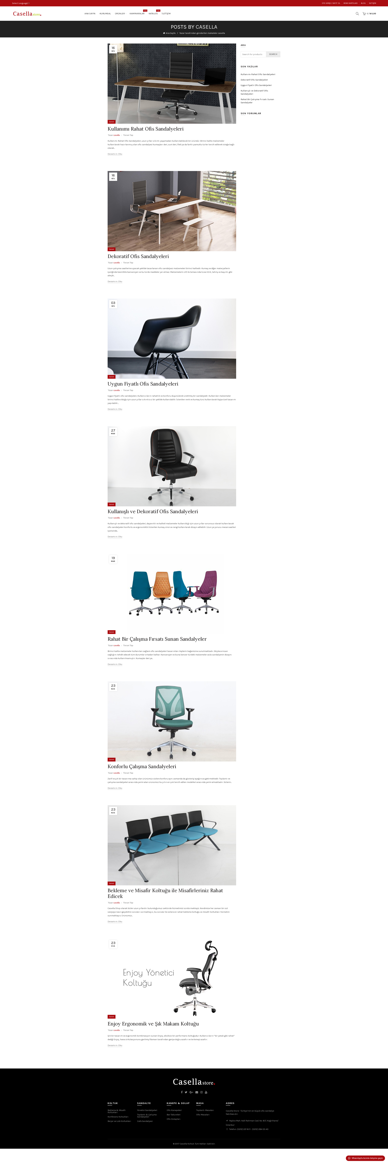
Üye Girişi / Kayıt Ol (331, 3)
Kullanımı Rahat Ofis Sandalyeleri (146, 129)
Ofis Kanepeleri (174, 1110)
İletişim (372, 3)
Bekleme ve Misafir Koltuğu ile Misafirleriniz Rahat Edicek (165, 893)
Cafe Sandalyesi (145, 1121)
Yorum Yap (128, 135)
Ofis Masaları (203, 1114)
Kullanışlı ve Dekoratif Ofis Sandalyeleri (153, 511)
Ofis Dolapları (174, 1119)
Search (273, 54)
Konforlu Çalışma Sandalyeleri (142, 766)
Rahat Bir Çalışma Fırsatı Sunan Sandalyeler (157, 639)
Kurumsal (105, 13)
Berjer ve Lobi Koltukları (119, 1121)
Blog (363, 3)
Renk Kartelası (351, 3)
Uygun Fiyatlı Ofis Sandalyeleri (143, 384)
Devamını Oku (115, 154)
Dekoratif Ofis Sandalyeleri (138, 256)
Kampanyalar (138, 12)
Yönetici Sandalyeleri (147, 1110)
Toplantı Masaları (205, 1110)
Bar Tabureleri (173, 1114)
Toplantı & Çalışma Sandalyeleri (147, 1115)
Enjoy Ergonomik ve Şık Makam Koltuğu (153, 1024)
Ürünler (120, 13)
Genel (111, 122)
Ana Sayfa (90, 13)
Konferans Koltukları (118, 1116)
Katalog (154, 12)
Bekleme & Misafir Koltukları (117, 1111)
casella (206, 27)
